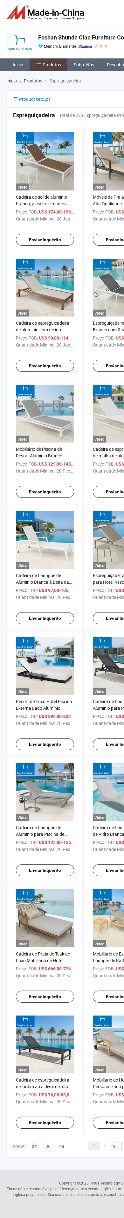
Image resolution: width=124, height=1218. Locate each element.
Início (18, 65)
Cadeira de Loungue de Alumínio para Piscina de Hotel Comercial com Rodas (43, 834)
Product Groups (34, 99)
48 (61, 1146)
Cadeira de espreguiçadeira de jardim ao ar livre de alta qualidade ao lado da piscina (44, 1086)
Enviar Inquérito (45, 239)
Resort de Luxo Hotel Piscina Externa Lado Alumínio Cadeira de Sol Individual (44, 708)
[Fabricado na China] (46, 12)
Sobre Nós (84, 65)
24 (34, 1146)
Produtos (52, 65)
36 (48, 1146)
